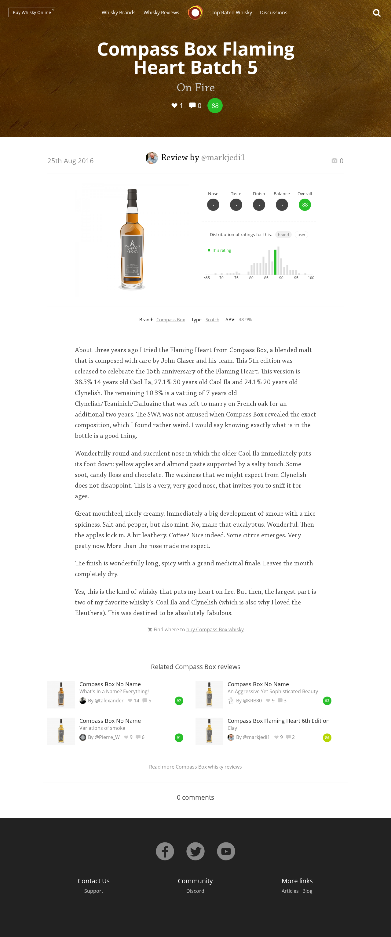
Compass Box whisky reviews (209, 766)
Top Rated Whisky (232, 12)
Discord (195, 891)
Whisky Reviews (161, 12)
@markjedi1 (223, 158)
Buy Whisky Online (32, 12)
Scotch (212, 319)
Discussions (273, 12)
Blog (307, 891)
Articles (290, 891)
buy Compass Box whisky (215, 629)
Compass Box (170, 319)
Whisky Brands (119, 12)
